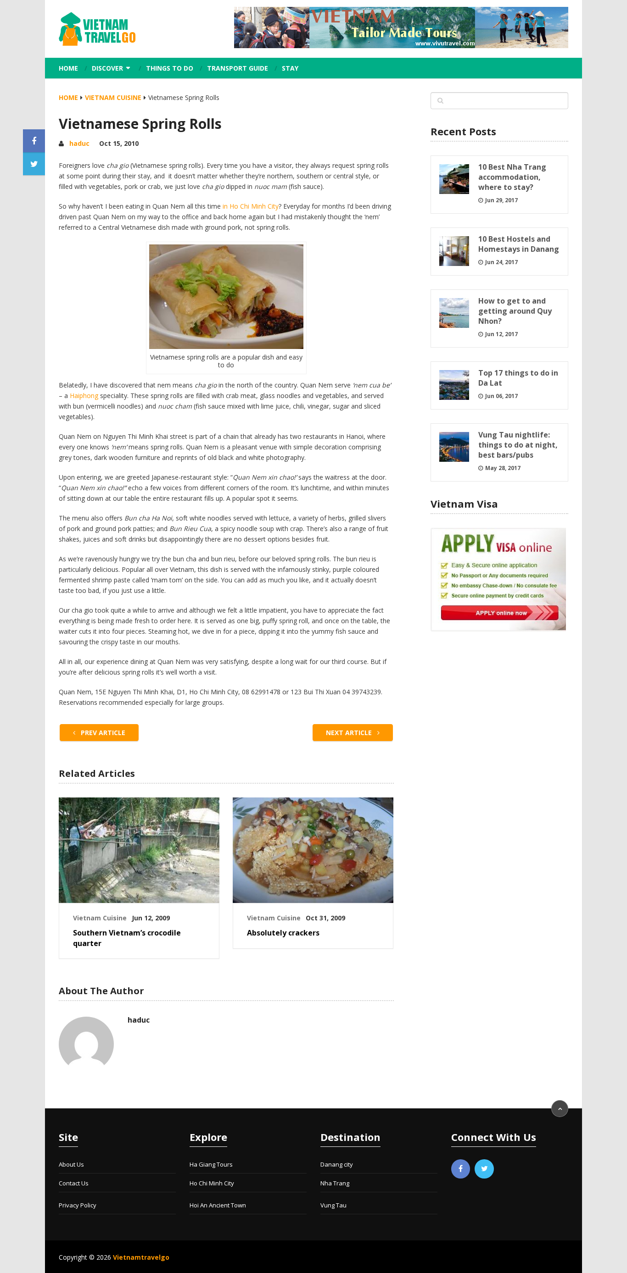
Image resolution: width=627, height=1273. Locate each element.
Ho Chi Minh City (212, 1183)
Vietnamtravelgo (141, 1257)
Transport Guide (237, 68)
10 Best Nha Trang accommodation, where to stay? (512, 177)
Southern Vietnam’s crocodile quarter (127, 938)
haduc (79, 143)
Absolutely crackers (283, 933)
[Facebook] (460, 1169)
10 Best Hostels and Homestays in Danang (518, 244)
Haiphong (84, 395)
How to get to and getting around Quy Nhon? (515, 311)
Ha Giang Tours (211, 1164)
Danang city (336, 1164)
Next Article (350, 732)
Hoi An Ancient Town (218, 1205)
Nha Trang (334, 1183)
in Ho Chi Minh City (251, 206)
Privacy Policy (77, 1205)
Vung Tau (333, 1205)
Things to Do (169, 68)
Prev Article (102, 732)
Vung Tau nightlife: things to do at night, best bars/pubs (518, 445)
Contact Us (74, 1183)
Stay (290, 68)
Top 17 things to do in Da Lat (518, 378)
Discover (107, 68)
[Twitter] (484, 1169)
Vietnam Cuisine (113, 97)
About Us (71, 1164)
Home (68, 68)
